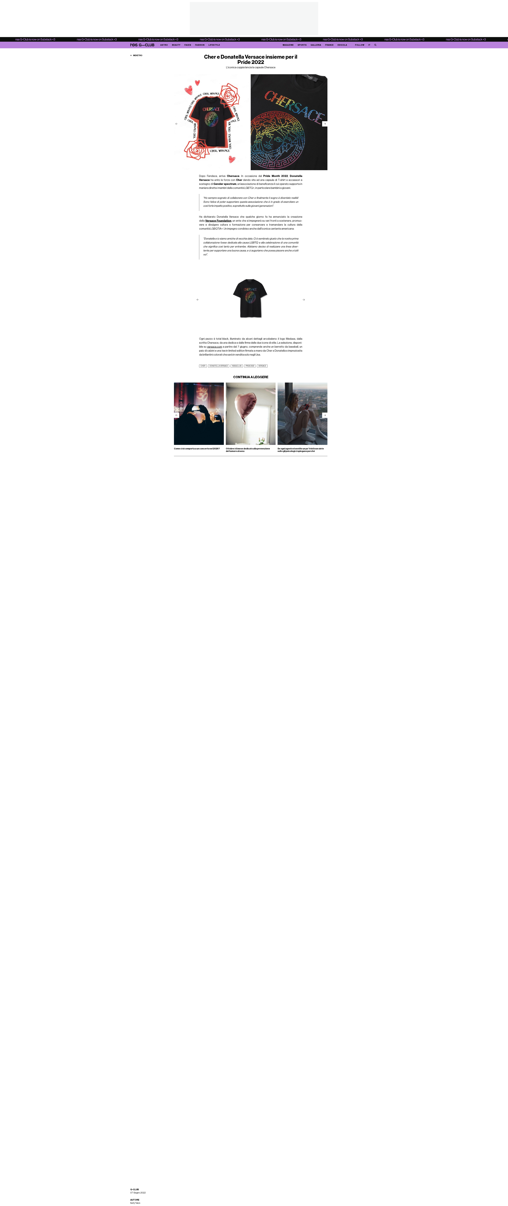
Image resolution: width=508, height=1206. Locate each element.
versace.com (214, 346)
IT (369, 45)
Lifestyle (214, 45)
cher (203, 366)
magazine (288, 45)
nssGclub (236, 366)
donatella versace (219, 366)
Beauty (176, 45)
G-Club (134, 1190)
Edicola (342, 45)
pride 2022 (250, 366)
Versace (262, 366)
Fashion (200, 45)
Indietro (137, 56)
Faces (187, 45)
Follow (359, 45)
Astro (164, 45)
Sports (302, 45)
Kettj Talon (135, 1203)
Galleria (316, 45)
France (329, 45)
